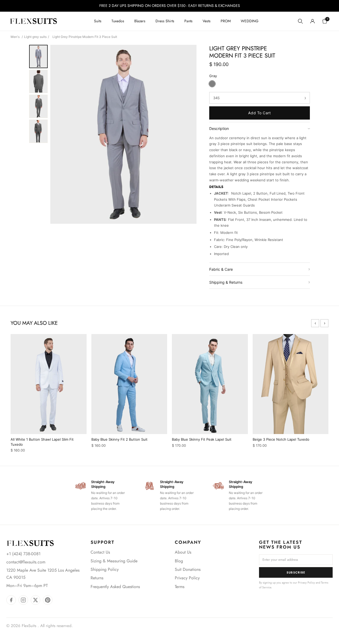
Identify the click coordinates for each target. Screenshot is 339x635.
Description (259, 128)
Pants (188, 21)
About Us (183, 552)
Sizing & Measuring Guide (114, 561)
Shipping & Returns (259, 282)
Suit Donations (187, 569)
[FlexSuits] (30, 543)
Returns (97, 578)
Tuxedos (117, 21)
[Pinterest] (47, 600)
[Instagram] (23, 600)
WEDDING (249, 21)
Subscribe (296, 572)
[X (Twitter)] (35, 600)
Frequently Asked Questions (115, 587)
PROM (226, 21)
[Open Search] (300, 21)
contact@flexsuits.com (25, 562)
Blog (179, 561)
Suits (97, 21)
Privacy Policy (187, 578)
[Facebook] (11, 600)
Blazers (139, 21)
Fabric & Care (259, 269)
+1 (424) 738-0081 (23, 554)
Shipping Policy (105, 569)
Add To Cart (259, 113)
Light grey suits (35, 37)
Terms (179, 587)
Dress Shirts (164, 21)
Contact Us (100, 552)
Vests (207, 21)
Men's (15, 37)
